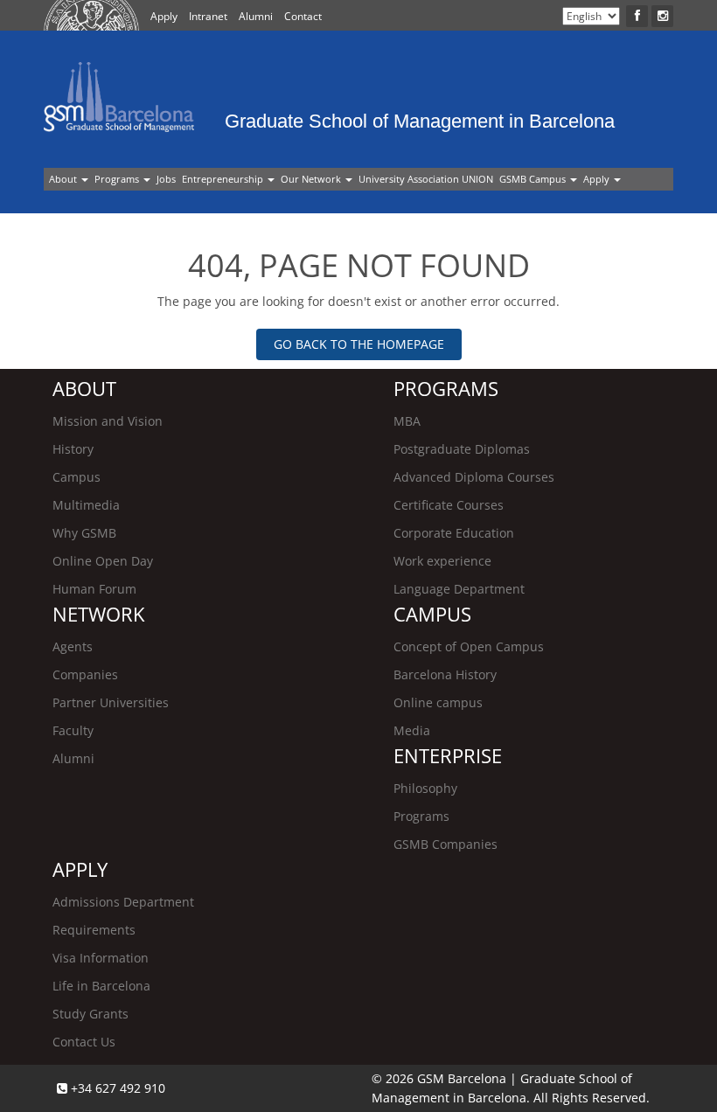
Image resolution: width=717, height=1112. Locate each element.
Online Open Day (102, 561)
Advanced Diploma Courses (473, 477)
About (64, 178)
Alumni (256, 16)
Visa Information (100, 957)
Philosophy (425, 788)
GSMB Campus (533, 178)
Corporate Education (453, 533)
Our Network (312, 178)
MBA (407, 421)
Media (411, 730)
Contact (303, 16)
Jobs (166, 178)
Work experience (442, 561)
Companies (85, 674)
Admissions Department (123, 901)
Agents (72, 646)
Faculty (73, 730)
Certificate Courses (448, 505)
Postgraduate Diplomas (461, 449)
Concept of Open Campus (468, 646)
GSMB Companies (445, 844)
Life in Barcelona (101, 985)
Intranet (208, 16)
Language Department (459, 588)
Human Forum (94, 588)
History (73, 449)
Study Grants (90, 1013)
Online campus (438, 702)
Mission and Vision (107, 421)
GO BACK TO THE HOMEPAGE (359, 344)
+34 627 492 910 (116, 1088)
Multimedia (86, 505)
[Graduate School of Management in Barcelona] (329, 73)
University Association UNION (425, 178)
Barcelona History (445, 674)
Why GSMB (84, 533)
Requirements (94, 929)
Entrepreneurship (224, 178)
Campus (76, 477)
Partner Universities (110, 702)
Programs (118, 178)
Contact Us (83, 1041)
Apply (164, 16)
